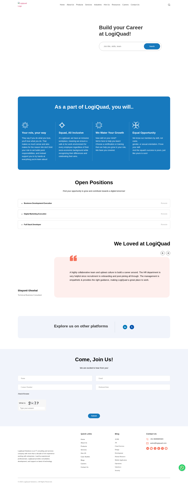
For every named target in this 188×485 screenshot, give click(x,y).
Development (119, 453)
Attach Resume (23, 394)
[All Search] (169, 5)
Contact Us (135, 5)
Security (117, 470)
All (116, 443)
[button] (163, 253)
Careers (125, 5)
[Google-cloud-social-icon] (158, 448)
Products (79, 5)
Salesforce (118, 467)
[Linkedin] (125, 327)
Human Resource (120, 456)
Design (117, 449)
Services (88, 5)
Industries (98, 5)
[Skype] (151, 448)
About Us (70, 5)
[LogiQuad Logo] (24, 5)
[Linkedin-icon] (147, 448)
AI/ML (117, 439)
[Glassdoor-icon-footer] (162, 448)
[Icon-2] (132, 327)
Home (62, 5)
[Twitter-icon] (155, 448)
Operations (118, 463)
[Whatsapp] (166, 448)
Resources (116, 5)
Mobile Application (121, 460)
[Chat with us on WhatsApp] (182, 467)
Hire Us (107, 5)
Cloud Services (119, 446)
